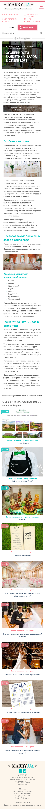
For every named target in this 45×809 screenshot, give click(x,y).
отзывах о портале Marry (31, 805)
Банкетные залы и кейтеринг (22, 552)
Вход (12, 27)
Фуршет (22, 519)
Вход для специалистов (22, 777)
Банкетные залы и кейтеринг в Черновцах (22, 517)
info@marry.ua (25, 798)
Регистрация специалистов (22, 780)
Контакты (22, 784)
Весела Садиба (22, 443)
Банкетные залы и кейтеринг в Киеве (22, 479)
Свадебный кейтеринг (22, 555)
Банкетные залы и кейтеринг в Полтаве (22, 440)
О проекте (22, 775)
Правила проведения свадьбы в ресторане (22, 674)
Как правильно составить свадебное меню (23, 712)
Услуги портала (22, 782)
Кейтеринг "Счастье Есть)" (22, 481)
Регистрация (28, 27)
